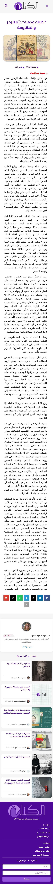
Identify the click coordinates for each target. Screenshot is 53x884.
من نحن (46, 825)
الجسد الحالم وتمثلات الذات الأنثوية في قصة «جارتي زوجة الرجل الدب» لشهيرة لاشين (17, 783)
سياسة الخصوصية (41, 855)
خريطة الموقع (43, 837)
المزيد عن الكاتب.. (26, 647)
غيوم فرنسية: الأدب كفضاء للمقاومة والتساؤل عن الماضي (18, 736)
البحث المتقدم (43, 833)
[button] (47, 598)
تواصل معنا (44, 847)
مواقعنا (46, 844)
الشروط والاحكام (42, 851)
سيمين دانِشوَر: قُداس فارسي (17, 757)
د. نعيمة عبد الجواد (40, 636)
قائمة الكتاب (44, 829)
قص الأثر (18, 67)
